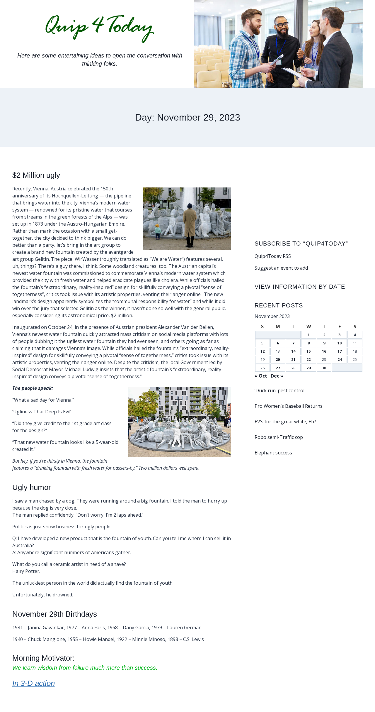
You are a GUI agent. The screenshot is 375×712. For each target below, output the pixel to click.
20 (278, 359)
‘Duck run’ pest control (279, 390)
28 (293, 368)
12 (262, 351)
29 (308, 368)
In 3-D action (33, 683)
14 (293, 351)
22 (308, 359)
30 (324, 368)
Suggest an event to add (281, 268)
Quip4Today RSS (273, 256)
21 (293, 359)
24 (340, 359)
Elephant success (273, 452)
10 (340, 343)
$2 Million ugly (36, 175)
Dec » (277, 376)
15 (308, 351)
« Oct (261, 376)
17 (340, 351)
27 (278, 368)
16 (324, 351)
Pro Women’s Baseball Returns (289, 406)
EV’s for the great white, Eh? (285, 421)
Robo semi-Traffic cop (279, 437)
